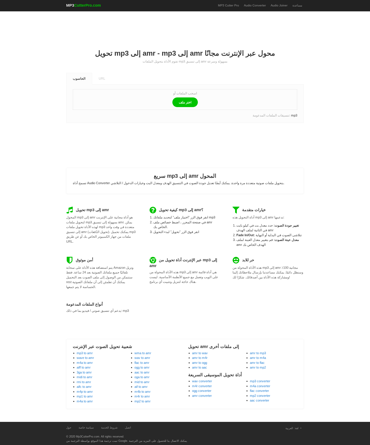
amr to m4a (258, 358)
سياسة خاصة (86, 427)
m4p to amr (85, 391)
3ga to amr (84, 372)
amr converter (202, 395)
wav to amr (142, 358)
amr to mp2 (258, 367)
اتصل (128, 427)
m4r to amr (142, 396)
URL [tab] (102, 78)
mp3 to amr (85, 353)
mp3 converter (260, 381)
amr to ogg (199, 362)
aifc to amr (84, 386)
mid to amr (141, 382)
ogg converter (201, 391)
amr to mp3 (258, 353)
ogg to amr (141, 367)
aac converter (259, 400)
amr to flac (257, 362)
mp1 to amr (85, 396)
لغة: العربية (292, 428)
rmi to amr (84, 382)
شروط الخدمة (109, 427)
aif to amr (141, 386)
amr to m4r (199, 358)
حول (68, 427)
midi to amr (84, 377)
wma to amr (142, 353)
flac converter (259, 391)
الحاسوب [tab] (79, 78)
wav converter (202, 381)
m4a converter (260, 386)
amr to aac (199, 367)
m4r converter (202, 386)
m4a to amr (85, 362)
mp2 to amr (142, 401)
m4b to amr (142, 391)
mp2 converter (260, 395)
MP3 (83, 5)
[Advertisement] (185, 26)
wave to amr (85, 358)
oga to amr (141, 377)
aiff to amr (84, 367)
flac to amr (141, 362)
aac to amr (141, 372)
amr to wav (200, 353)
